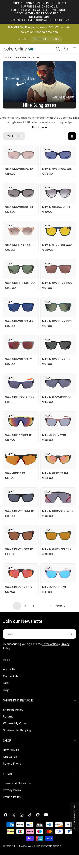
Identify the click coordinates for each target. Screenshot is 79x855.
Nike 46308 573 (54, 587)
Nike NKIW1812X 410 (19, 321)
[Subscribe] (71, 634)
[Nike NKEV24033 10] (58, 383)
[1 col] (62, 136)
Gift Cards (10, 756)
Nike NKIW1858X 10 (19, 207)
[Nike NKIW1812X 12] (20, 345)
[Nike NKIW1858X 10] (20, 193)
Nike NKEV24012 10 (19, 549)
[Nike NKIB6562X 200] (58, 497)
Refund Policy (12, 797)
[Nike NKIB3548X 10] (58, 193)
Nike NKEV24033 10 (57, 397)
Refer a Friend (12, 763)
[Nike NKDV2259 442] (58, 231)
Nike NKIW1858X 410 (57, 169)
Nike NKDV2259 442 (57, 245)
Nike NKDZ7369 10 (18, 435)
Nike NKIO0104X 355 (20, 283)
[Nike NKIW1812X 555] (58, 269)
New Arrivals (11, 750)
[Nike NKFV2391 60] (20, 573)
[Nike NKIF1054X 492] (20, 383)
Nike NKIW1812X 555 (57, 283)
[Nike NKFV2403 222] (58, 535)
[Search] (58, 49)
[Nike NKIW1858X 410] (58, 155)
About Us (9, 669)
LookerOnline (11, 57)
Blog (6, 690)
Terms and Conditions (17, 783)
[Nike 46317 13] (20, 459)
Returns (8, 716)
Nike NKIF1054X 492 (19, 397)
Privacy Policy (12, 790)
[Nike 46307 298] (58, 421)
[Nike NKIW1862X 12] (20, 155)
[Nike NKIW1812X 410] (20, 307)
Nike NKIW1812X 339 (57, 321)
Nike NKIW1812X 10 (56, 359)
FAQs (6, 683)
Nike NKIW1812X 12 (18, 359)
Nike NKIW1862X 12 (19, 169)
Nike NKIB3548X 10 (56, 207)
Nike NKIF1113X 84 (55, 473)
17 (49, 606)
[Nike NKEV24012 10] (20, 535)
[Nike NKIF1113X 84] (58, 459)
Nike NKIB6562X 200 (57, 511)
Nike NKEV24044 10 (19, 511)
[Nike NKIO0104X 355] (20, 269)
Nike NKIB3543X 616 (19, 245)
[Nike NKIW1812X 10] (58, 345)
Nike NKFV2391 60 (18, 587)
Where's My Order (15, 723)
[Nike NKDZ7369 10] (20, 421)
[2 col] (72, 136)
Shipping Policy (13, 709)
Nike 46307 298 (54, 435)
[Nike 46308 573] (58, 573)
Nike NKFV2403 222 (56, 549)
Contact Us (10, 676)
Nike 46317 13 (15, 473)
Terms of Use (50, 644)
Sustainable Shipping (17, 730)
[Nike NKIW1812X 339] (58, 307)
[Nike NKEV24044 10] (20, 497)
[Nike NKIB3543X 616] (20, 231)
